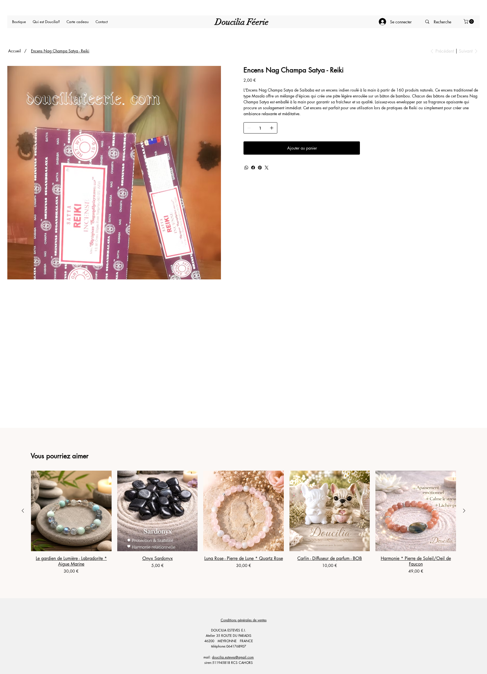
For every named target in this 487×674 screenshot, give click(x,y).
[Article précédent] (22, 510)
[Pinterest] (260, 167)
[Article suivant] (464, 510)
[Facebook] (253, 167)
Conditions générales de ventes (244, 620)
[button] (469, 21)
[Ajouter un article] (271, 128)
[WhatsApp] (246, 167)
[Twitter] (266, 167)
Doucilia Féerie (242, 22)
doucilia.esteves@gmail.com (233, 657)
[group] (243, 522)
